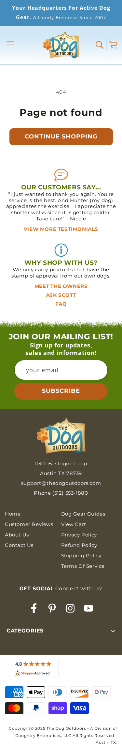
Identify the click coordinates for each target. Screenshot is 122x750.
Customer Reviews (29, 524)
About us (17, 535)
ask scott (61, 295)
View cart (73, 524)
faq (61, 304)
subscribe (61, 390)
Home (12, 514)
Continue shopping (61, 136)
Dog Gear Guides (83, 514)
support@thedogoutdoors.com (61, 483)
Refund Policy (79, 545)
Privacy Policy (79, 535)
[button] (10, 45)
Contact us (19, 545)
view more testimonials (61, 229)
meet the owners (61, 286)
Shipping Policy (81, 555)
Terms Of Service (83, 566)
